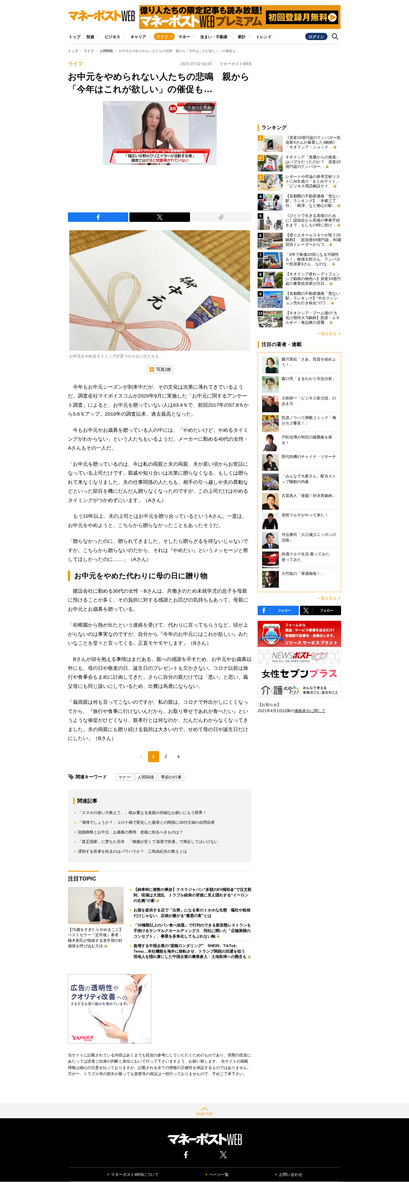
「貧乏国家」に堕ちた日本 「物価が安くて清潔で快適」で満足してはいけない (148, 841)
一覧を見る (327, 333)
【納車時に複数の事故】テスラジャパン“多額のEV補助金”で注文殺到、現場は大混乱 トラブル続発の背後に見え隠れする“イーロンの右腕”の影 (193, 895)
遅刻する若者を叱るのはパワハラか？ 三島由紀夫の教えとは (132, 851)
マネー (184, 37)
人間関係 (106, 51)
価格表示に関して (310, 710)
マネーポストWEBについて (135, 1174)
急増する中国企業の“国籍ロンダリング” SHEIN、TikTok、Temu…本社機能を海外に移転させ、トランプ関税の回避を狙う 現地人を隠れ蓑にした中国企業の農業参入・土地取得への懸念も (191, 951)
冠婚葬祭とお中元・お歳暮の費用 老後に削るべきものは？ (130, 832)
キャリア (138, 37)
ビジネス (112, 37)
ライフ (162, 37)
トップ (74, 37)
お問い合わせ (290, 1174)
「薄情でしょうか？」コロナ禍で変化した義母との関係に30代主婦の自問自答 (146, 822)
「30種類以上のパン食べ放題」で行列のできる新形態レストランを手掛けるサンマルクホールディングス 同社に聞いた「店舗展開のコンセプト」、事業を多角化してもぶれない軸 (192, 930)
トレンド (264, 37)
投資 (90, 37)
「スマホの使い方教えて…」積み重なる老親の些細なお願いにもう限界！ (142, 812)
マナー (124, 777)
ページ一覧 (219, 1174)
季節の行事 (171, 777)
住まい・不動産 (214, 37)
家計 (242, 37)
